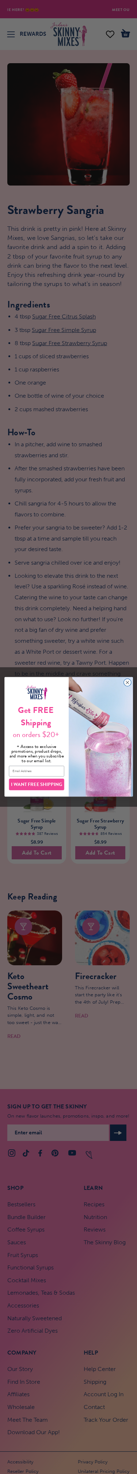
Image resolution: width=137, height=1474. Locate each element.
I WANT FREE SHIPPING (36, 784)
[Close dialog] (127, 683)
